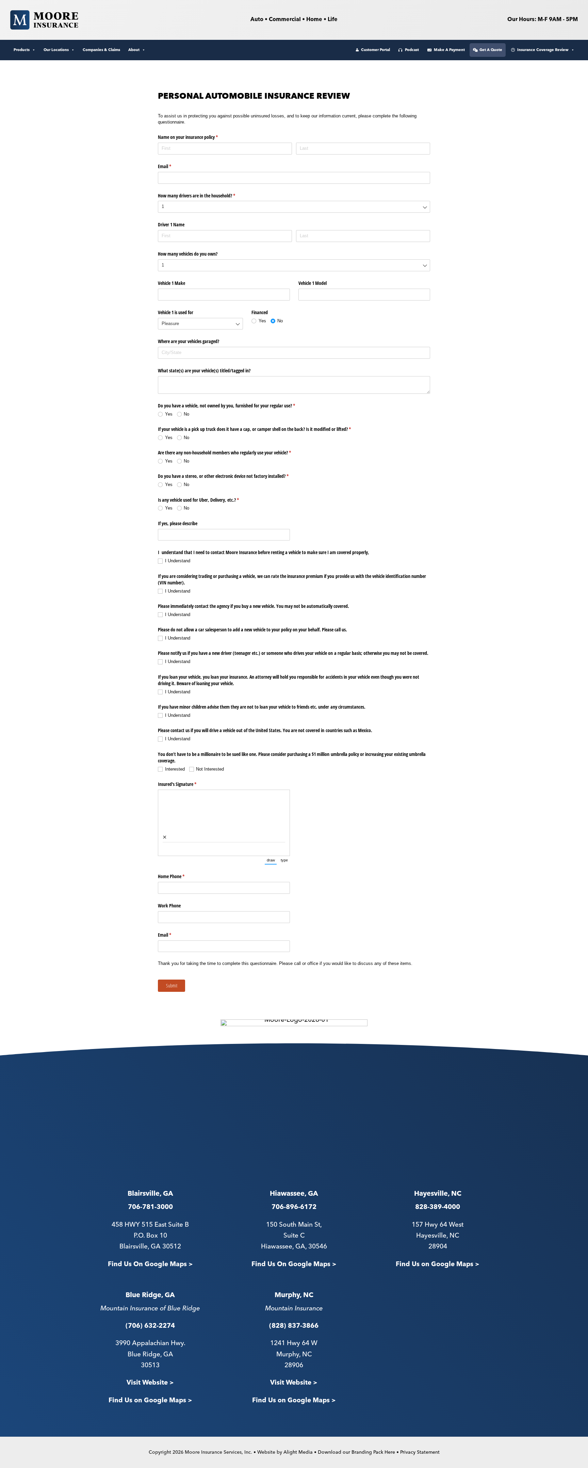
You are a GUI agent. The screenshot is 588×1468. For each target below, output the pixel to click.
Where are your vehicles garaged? (188, 341)
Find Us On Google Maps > (150, 1264)
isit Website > (296, 1382)
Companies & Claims (101, 50)
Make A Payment (449, 50)
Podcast (412, 50)
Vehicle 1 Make (171, 283)
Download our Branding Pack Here (356, 1452)
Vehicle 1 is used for (175, 312)
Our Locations (56, 50)
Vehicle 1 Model (312, 283)
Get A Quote (490, 50)
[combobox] (294, 207)
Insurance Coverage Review (543, 50)
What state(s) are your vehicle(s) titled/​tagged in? (204, 370)
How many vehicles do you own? (187, 254)
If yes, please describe (177, 523)
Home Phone (179, 876)
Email (172, 166)
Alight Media (298, 1452)
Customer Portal (375, 50)
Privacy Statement (420, 1452)
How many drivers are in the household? (204, 195)
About (134, 50)
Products (22, 50)
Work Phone (169, 905)
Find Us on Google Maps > (437, 1264)
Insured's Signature (185, 784)
